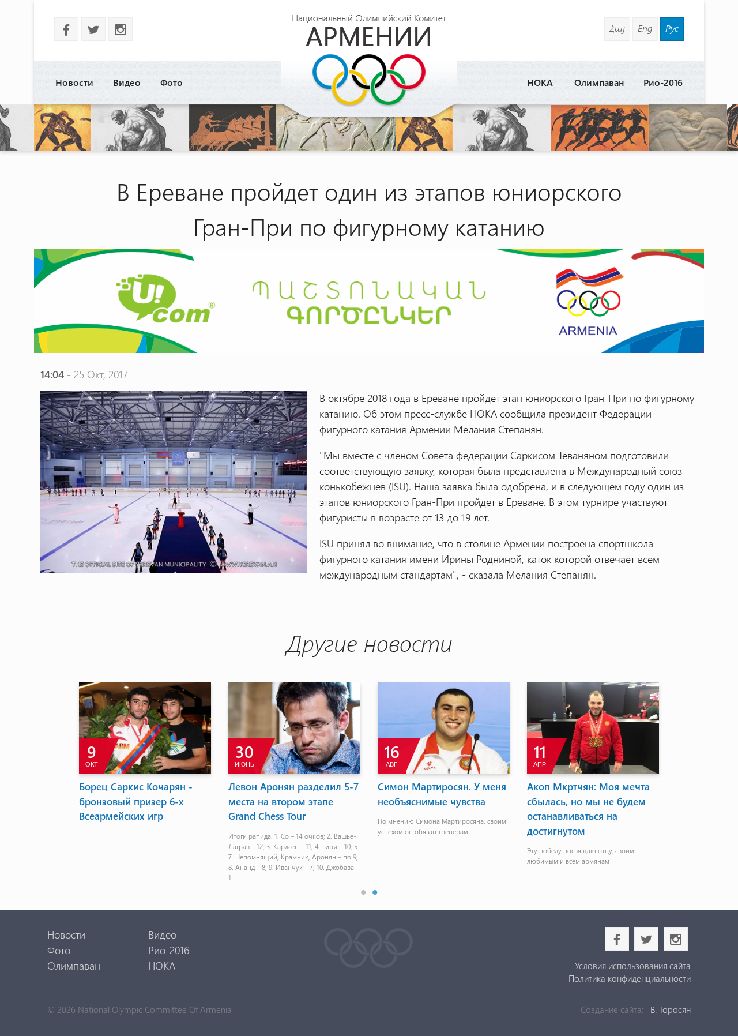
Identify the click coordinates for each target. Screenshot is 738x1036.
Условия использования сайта (633, 965)
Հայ (617, 28)
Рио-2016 (663, 82)
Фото (171, 82)
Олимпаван (599, 82)
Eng (645, 28)
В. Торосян (670, 1009)
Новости (74, 82)
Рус (672, 28)
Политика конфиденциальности (629, 978)
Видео (127, 82)
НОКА (540, 82)
